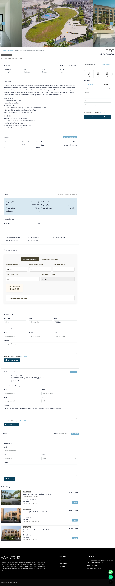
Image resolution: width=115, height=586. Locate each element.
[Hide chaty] (111, 582)
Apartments (10, 50)
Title (5, 455)
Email (56, 333)
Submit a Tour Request (12, 360)
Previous (3, 23)
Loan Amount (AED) (48, 274)
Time (55, 318)
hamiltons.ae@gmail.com (95, 568)
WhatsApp (42, 378)
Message (6, 340)
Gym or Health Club (12, 240)
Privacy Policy (63, 563)
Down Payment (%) (36, 265)
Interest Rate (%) (12, 274)
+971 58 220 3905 (31, 378)
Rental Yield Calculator (50, 259)
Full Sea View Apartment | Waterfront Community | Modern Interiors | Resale (44, 494)
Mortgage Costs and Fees (18, 298)
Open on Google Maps (70, 137)
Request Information (11, 425)
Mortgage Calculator (30, 259)
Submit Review (9, 479)
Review (6, 462)
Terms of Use (23, 356)
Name (6, 333)
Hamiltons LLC (27, 503)
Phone (31, 333)
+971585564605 (93, 565)
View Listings (73, 372)
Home (4, 50)
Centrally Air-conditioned (13, 237)
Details (75, 502)
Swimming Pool (60, 237)
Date (30, 318)
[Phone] (111, 577)
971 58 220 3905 (18, 378)
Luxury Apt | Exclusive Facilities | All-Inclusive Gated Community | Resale (43, 512)
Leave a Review (75, 433)
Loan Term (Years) (59, 265)
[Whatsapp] (111, 572)
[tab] (113, 6)
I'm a (43, 397)
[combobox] (15, 322)
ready (9, 55)
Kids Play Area (35, 237)
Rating (43, 455)
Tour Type (7, 318)
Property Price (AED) (13, 265)
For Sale (4, 55)
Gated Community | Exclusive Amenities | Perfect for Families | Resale (42, 530)
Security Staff (34, 240)
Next (111, 23)
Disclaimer (62, 566)
